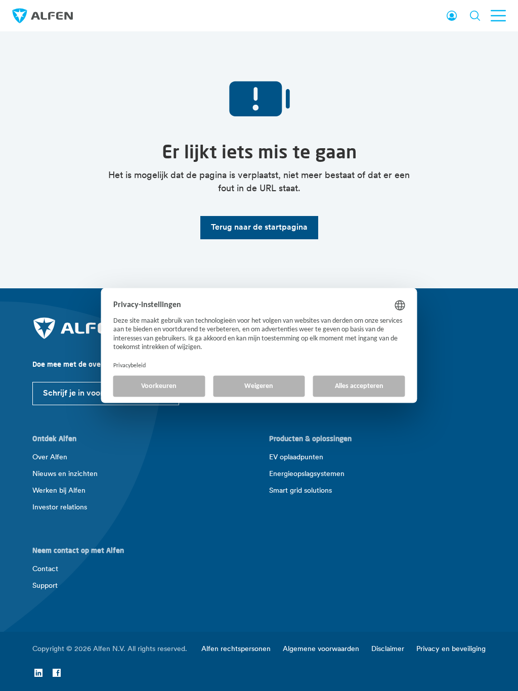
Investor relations (59, 507)
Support (45, 586)
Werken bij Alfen (58, 491)
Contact (45, 569)
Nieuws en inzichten (65, 474)
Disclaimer (387, 649)
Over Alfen (49, 457)
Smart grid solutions (300, 491)
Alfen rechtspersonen (236, 649)
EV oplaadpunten (296, 457)
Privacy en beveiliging (451, 649)
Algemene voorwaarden (321, 649)
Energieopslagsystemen (306, 474)
